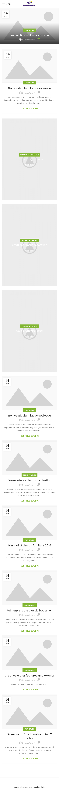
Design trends (29, 475)
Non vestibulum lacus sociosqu (29, 35)
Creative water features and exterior (29, 675)
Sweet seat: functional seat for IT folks (29, 736)
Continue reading (29, 109)
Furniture (29, 30)
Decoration (29, 605)
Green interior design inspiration (29, 480)
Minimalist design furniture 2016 (29, 545)
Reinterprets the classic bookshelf (29, 610)
